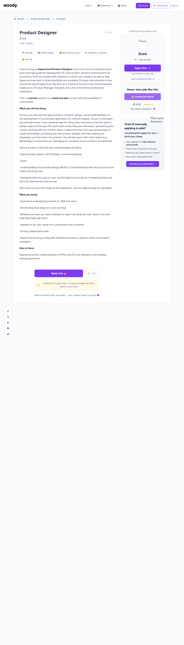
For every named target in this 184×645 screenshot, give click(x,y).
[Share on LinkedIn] (8, 322)
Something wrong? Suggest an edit (142, 31)
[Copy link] (8, 311)
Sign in (174, 5)
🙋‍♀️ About (122, 5)
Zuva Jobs (61, 18)
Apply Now (141, 68)
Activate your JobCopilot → (142, 164)
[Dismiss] (161, 121)
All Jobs (20, 18)
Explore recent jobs (69, 286)
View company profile (141, 79)
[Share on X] (8, 316)
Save (93, 273)
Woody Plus (162, 5)
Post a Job (143, 5)
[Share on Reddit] (8, 334)
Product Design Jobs (40, 18)
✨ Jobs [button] (86, 5)
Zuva (23, 38)
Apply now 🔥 (59, 273)
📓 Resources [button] (103, 5)
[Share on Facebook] (8, 328)
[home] (10, 6)
